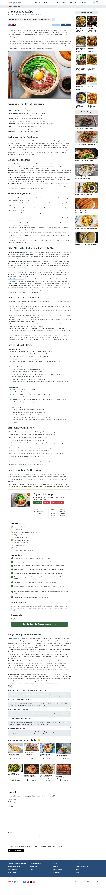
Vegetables (82, 2)
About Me (55, 863)
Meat (45, 2)
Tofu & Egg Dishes (35, 863)
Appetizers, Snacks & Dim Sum (17, 863)
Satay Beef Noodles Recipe (92, 87)
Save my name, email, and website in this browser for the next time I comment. (36, 846)
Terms (77, 869)
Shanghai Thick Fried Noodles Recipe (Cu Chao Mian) (92, 69)
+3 (53, 19)
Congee (25, 252)
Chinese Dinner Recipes (15, 19)
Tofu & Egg (72, 2)
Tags (31, 869)
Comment (11, 806)
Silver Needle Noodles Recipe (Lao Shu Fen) (92, 50)
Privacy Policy (56, 872)
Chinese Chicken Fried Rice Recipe (91, 106)
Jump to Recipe (66, 25)
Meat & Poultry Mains (14, 866)
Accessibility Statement (82, 866)
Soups (64, 2)
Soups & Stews (12, 872)
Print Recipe (56, 25)
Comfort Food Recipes (30, 19)
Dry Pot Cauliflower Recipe (79, 30)
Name (10, 832)
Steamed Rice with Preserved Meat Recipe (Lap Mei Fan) (80, 69)
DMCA (77, 872)
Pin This (46, 502)
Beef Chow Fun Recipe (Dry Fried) (80, 50)
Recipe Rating (12, 800)
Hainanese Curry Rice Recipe (79, 88)
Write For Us (56, 866)
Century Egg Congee (20, 270)
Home (9, 6)
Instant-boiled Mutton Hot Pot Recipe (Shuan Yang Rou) (91, 30)
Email (10, 839)
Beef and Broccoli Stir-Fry (16, 279)
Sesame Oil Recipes (44, 19)
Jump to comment (57, 502)
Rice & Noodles (54, 2)
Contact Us (78, 863)
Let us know (43, 624)
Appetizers (37, 2)
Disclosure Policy (57, 869)
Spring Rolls (16, 638)
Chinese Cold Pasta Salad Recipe (80, 106)
